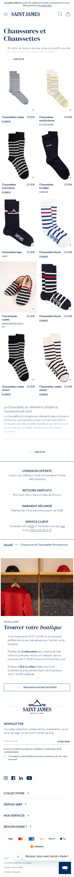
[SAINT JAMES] (25, 14)
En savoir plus (45, 5)
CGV (6, 858)
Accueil (8, 544)
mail (62, 526)
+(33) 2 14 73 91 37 (40, 529)
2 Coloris (6, 121)
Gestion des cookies (13, 867)
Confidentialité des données (17, 863)
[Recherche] (60, 14)
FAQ (31, 526)
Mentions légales (12, 872)
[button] (33, 110)
